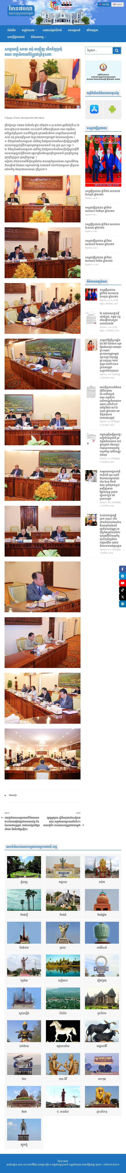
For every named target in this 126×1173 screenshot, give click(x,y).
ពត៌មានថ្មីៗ (13, 795)
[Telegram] (122, 576)
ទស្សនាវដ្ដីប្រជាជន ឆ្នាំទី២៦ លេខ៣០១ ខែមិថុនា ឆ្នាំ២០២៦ (99, 209)
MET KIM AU (39, 118)
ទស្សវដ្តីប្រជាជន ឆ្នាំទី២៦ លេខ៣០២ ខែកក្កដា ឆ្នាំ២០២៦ (102, 193)
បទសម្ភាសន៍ (74, 30)
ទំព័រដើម (11, 30)
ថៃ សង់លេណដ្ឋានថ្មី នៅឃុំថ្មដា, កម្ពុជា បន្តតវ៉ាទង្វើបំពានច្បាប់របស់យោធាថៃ (110, 319)
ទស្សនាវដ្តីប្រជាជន (97, 128)
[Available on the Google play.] (112, 109)
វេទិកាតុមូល (92, 30)
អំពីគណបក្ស (37, 37)
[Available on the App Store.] (94, 109)
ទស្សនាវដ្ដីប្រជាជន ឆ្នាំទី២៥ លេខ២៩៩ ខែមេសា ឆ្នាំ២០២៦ (99, 242)
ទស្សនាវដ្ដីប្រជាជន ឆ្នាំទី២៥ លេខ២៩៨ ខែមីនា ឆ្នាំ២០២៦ (99, 259)
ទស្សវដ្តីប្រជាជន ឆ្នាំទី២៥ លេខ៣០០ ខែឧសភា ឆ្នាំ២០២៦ (102, 226)
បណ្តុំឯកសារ (28, 30)
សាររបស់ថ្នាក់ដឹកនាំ (52, 30)
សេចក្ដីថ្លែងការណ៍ (16, 37)
